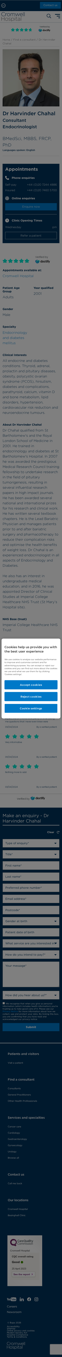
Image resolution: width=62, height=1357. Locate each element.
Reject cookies (31, 696)
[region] (31, 679)
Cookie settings (31, 708)
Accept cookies (31, 684)
